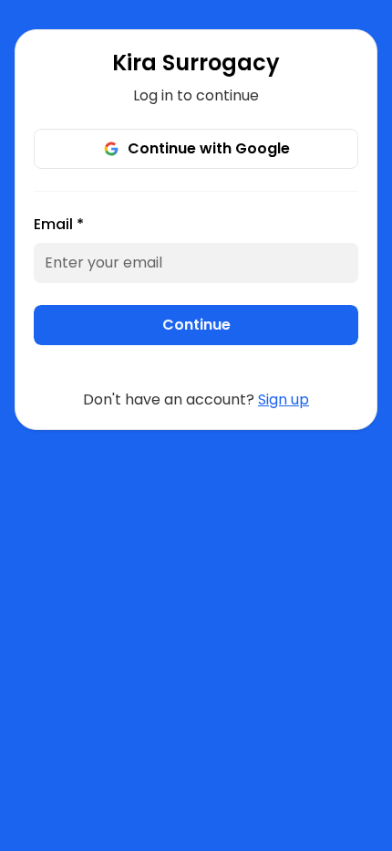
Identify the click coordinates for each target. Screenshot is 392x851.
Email (59, 224)
